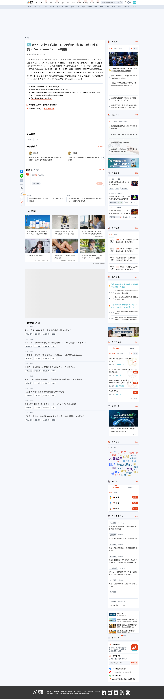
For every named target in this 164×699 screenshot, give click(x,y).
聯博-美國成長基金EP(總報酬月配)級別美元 (120, 359)
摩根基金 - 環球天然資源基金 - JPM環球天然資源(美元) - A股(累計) (120, 381)
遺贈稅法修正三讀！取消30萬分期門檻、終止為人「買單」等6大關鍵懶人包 (64, 232)
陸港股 (57, 3)
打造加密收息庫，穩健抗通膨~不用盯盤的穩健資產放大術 (127, 259)
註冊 (134, 2)
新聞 (40, 3)
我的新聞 (126, 7)
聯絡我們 (79, 691)
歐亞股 (118, 179)
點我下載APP (49, 108)
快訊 (28, 38)
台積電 (116, 503)
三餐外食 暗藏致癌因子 (35, 256)
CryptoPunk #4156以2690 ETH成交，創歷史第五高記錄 (46, 199)
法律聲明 (97, 691)
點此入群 (64, 89)
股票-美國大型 (120, 364)
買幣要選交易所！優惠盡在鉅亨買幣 (42, 105)
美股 (51, 3)
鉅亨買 (85, 3)
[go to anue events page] (125, 2)
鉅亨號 (92, 3)
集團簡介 (56, 691)
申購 (135, 372)
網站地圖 (90, 691)
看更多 (100, 146)
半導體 (116, 508)
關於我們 (49, 691)
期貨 (83, 7)
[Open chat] (21, 202)
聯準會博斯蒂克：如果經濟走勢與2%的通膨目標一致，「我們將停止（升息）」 (86, 199)
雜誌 (119, 7)
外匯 (68, 3)
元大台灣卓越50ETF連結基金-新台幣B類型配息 (120, 370)
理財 (101, 7)
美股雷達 (119, 193)
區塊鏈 (89, 7)
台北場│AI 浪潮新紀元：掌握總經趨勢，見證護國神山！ (127, 250)
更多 (135, 48)
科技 (46, 7)
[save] (21, 197)
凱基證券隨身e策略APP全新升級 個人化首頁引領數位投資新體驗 (37, 232)
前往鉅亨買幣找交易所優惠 (41, 98)
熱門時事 (60, 7)
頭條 (29, 7)
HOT (117, 240)
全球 (73, 3)
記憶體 (116, 497)
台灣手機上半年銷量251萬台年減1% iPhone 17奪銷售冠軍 (92, 257)
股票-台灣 (118, 375)
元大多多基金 (113, 391)
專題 (113, 7)
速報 (66, 7)
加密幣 (79, 3)
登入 (131, 2)
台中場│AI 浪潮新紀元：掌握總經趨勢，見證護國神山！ (127, 240)
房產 (95, 7)
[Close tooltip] (37, 201)
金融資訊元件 (71, 691)
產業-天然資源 (120, 386)
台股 (46, 3)
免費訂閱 (134, 663)
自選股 (134, 7)
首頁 (35, 3)
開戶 (135, 361)
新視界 (107, 7)
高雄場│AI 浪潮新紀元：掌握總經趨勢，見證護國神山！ (127, 268)
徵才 (85, 691)
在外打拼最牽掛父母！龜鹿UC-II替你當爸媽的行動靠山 (92, 232)
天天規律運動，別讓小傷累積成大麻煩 (64, 257)
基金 (62, 3)
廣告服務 (63, 691)
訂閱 (97, 3)
